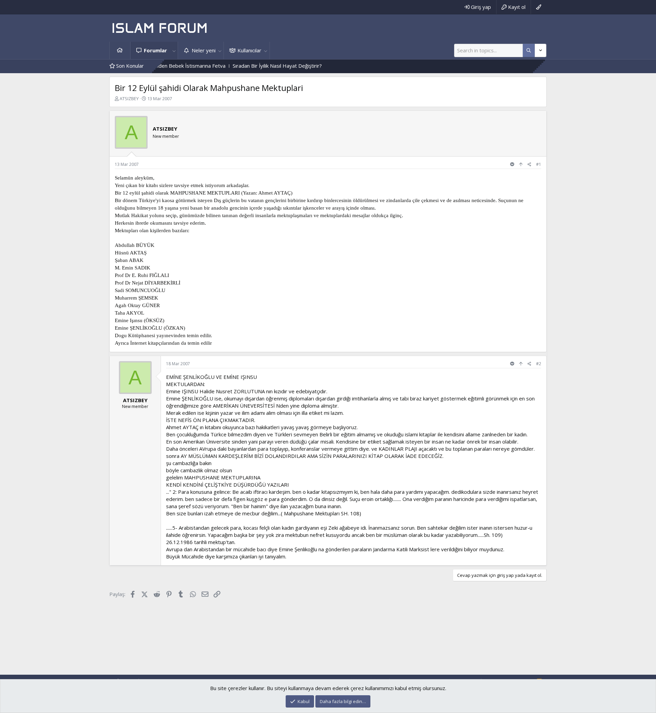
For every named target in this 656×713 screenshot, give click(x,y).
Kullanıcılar (249, 50)
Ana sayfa (120, 50)
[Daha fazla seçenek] (529, 50)
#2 (538, 364)
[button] (174, 50)
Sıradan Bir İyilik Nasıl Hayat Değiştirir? (257, 65)
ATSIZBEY (129, 98)
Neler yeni (204, 50)
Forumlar (155, 50)
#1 (538, 164)
